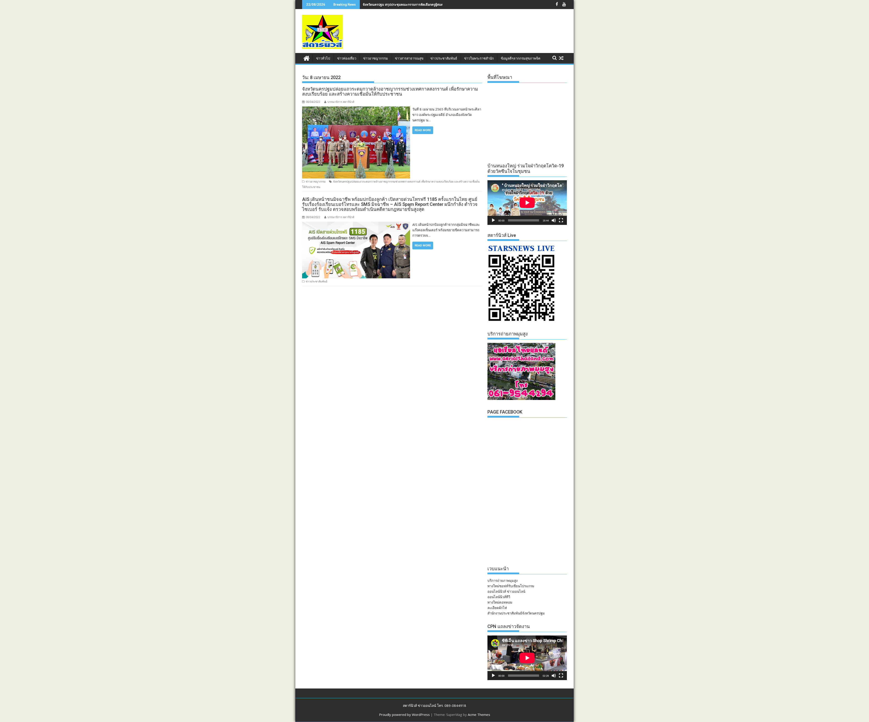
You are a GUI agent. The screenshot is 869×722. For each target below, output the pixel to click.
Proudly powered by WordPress (404, 714)
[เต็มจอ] (561, 220)
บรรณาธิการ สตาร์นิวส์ (340, 102)
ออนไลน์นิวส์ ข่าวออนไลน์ (506, 591)
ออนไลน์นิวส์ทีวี (498, 596)
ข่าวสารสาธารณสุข (409, 58)
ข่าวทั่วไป (323, 58)
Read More (423, 130)
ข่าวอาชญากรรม (375, 58)
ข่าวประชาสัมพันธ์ (443, 58)
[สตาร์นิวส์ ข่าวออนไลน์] (307, 57)
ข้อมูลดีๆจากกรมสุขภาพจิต (520, 58)
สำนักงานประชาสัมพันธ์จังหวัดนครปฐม (516, 613)
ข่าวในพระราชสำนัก (479, 58)
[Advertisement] (484, 36)
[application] (527, 202)
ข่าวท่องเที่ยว (346, 58)
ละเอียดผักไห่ (497, 607)
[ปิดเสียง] (553, 220)
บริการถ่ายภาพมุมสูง (502, 580)
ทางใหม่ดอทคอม (499, 602)
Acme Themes (479, 714)
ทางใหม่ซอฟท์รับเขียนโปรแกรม (510, 586)
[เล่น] (493, 220)
